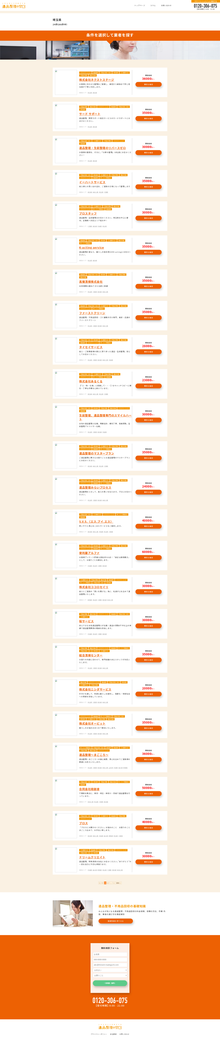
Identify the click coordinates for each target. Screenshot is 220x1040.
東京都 (95, 93)
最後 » (118, 883)
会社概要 (113, 1034)
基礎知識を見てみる (116, 921)
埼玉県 (90, 93)
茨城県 (100, 226)
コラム (153, 5)
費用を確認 (148, 84)
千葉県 (106, 192)
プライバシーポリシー (99, 1034)
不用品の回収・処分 (105, 72)
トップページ (139, 5)
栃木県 (120, 768)
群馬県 (90, 600)
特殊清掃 (115, 72)
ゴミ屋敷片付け (125, 72)
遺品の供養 (93, 75)
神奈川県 (95, 192)
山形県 (111, 768)
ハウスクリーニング (85, 72)
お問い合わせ (166, 5)
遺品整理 (95, 72)
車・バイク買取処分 (105, 178)
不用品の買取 (83, 75)
